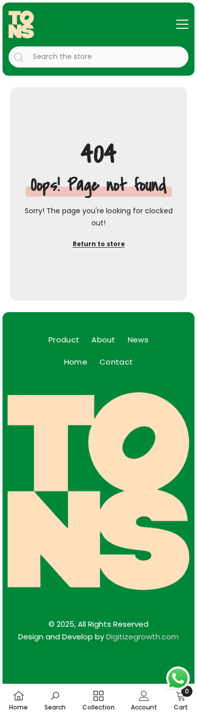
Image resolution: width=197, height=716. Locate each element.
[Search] (98, 57)
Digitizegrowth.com (142, 636)
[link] (55, 700)
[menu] (182, 24)
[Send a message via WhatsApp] (178, 678)
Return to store (99, 244)
